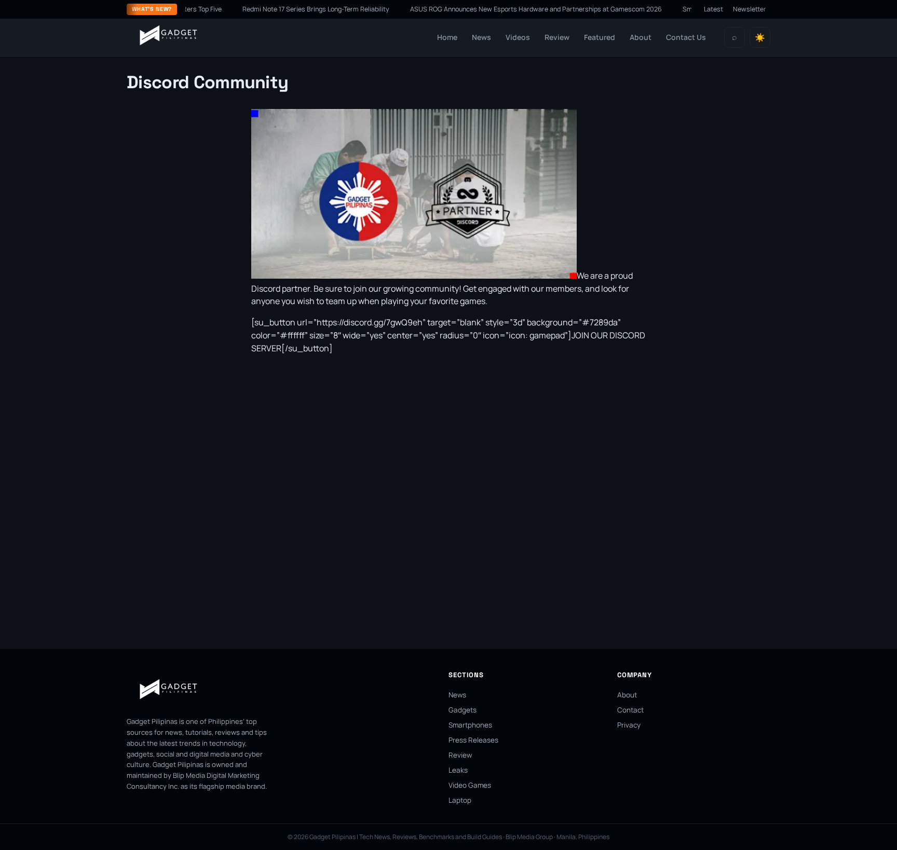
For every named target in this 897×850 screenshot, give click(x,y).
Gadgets (462, 710)
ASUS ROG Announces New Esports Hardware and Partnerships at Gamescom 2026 (517, 9)
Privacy (629, 725)
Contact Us (686, 37)
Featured (599, 37)
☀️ (760, 37)
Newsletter (749, 9)
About (640, 37)
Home (447, 37)
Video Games (469, 785)
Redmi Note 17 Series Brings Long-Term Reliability (296, 9)
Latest (713, 9)
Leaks (458, 770)
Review (557, 37)
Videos (518, 37)
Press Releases (473, 740)
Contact (630, 710)
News (481, 37)
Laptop (459, 800)
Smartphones (470, 725)
